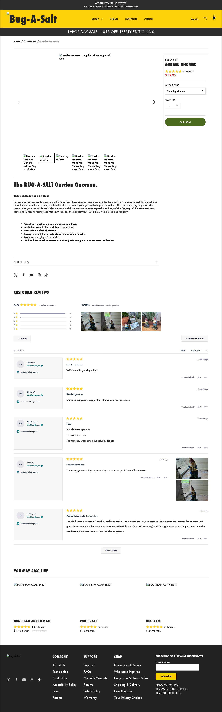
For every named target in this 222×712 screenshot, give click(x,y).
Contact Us (60, 678)
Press (56, 691)
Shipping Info (21, 262)
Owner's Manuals (95, 678)
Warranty (90, 697)
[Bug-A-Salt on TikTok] (46, 277)
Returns (88, 684)
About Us (59, 665)
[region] (121, 321)
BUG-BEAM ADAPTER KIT (32, 620)
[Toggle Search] (205, 19)
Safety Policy (92, 691)
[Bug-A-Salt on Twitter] (16, 277)
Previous (19, 102)
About (148, 19)
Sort (183, 350)
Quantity (170, 100)
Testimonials (60, 671)
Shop (96, 19)
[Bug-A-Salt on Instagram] (39, 277)
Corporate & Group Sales (131, 678)
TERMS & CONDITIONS (171, 689)
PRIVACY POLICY (167, 685)
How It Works (123, 691)
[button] (179, 71)
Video (114, 19)
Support (131, 19)
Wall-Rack (89, 620)
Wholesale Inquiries (127, 671)
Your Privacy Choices (128, 697)
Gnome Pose (172, 85)
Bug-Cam (153, 620)
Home (17, 41)
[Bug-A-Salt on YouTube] (31, 277)
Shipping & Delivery (127, 684)
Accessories (30, 41)
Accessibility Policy (65, 684)
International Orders (127, 665)
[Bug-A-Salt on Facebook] (24, 277)
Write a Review (198, 339)
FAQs (87, 671)
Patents (57, 697)
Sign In (194, 19)
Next (153, 102)
